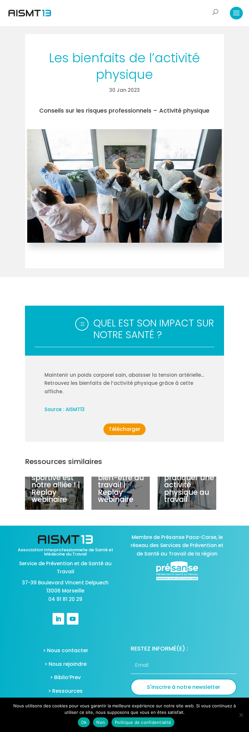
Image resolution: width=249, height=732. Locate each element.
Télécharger (124, 429)
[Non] (241, 715)
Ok (84, 722)
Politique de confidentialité (143, 722)
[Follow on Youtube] (72, 619)
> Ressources (65, 691)
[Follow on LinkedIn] (58, 619)
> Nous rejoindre (65, 664)
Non (100, 722)
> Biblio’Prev (65, 677)
